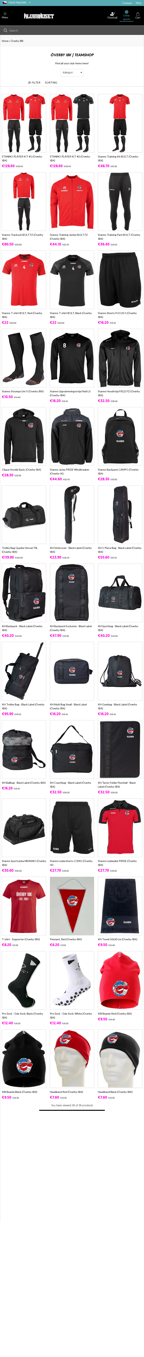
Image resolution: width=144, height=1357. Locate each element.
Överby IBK (17, 40)
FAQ (138, 2)
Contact (127, 2)
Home (5, 40)
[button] (5, 15)
